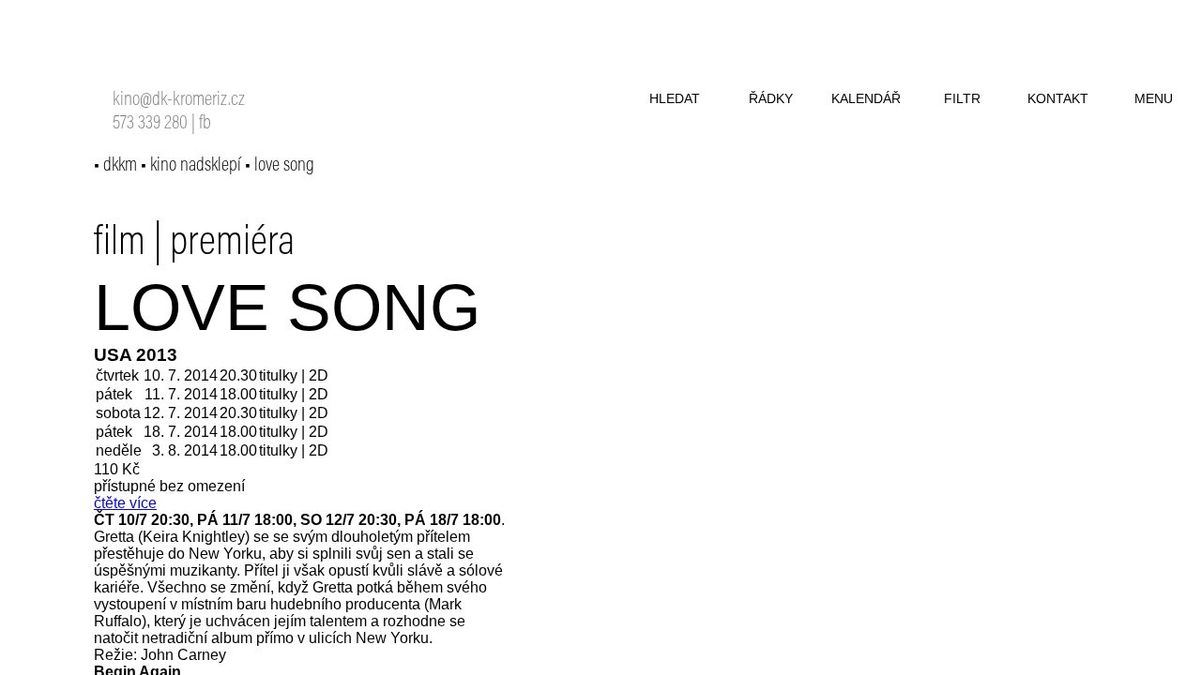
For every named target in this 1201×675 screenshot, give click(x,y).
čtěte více (125, 503)
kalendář (866, 98)
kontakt (1057, 98)
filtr (962, 98)
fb (205, 124)
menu (1153, 98)
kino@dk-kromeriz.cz (179, 101)
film (119, 243)
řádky (771, 98)
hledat (674, 98)
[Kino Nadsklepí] (137, 53)
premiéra (232, 243)
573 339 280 (150, 124)
